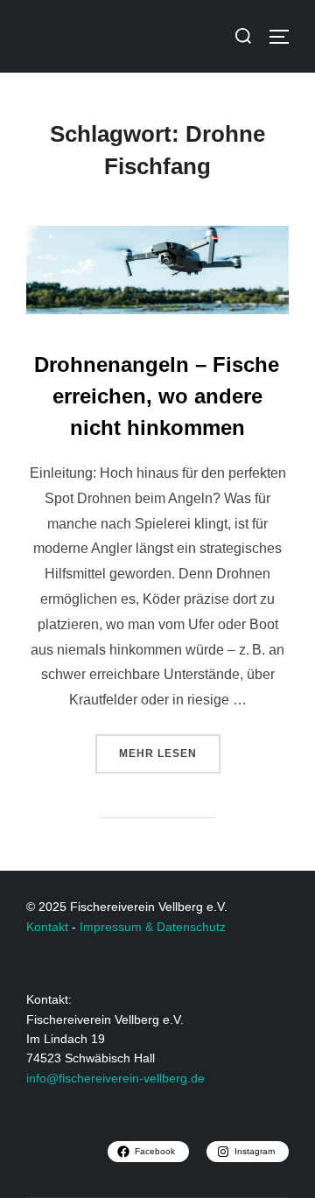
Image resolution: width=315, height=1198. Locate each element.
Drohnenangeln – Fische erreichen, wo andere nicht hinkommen (156, 396)
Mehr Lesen (169, 747)
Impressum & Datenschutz (153, 927)
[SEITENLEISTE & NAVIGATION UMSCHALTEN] (285, 37)
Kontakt (47, 927)
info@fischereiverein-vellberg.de (115, 1078)
